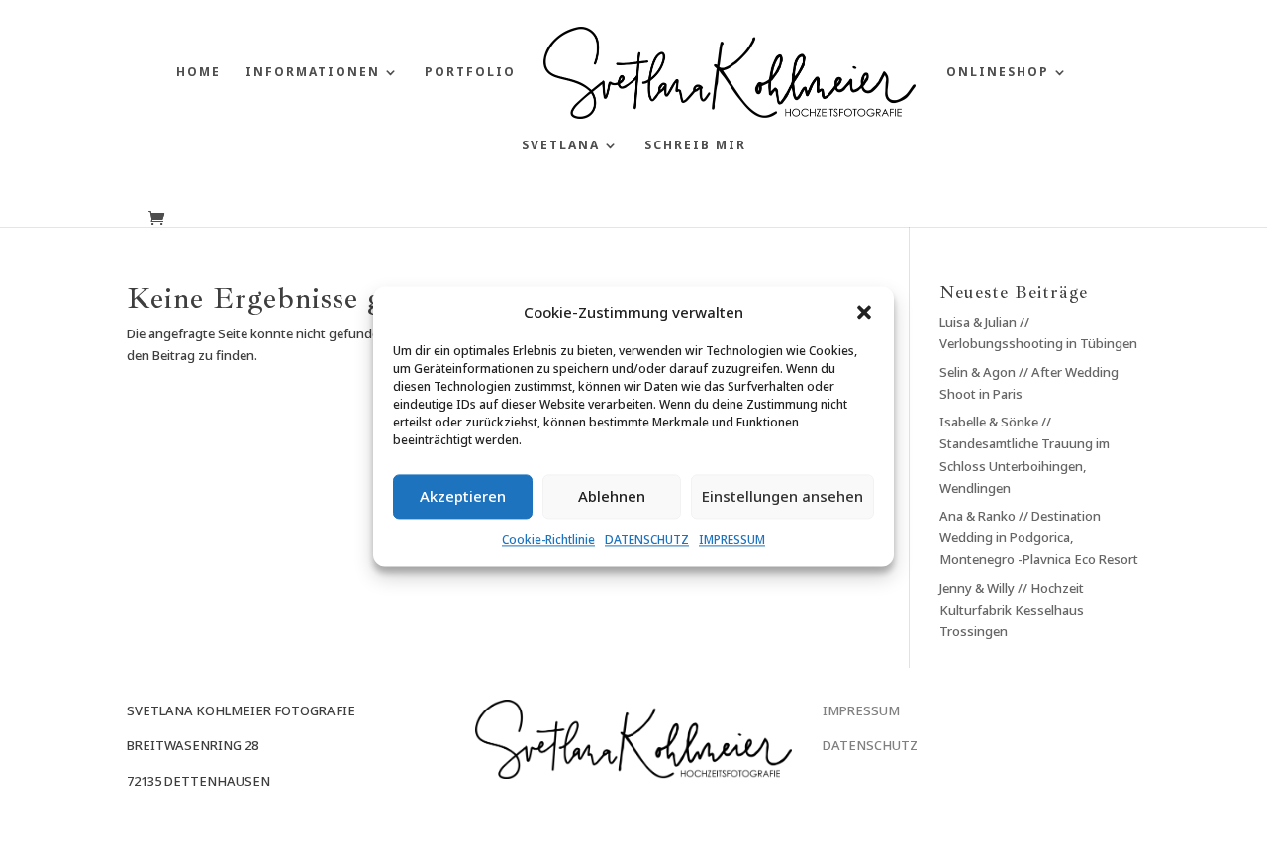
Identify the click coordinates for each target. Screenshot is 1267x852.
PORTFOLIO (470, 72)
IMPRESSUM (732, 539)
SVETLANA (561, 146)
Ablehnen (611, 497)
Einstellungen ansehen (782, 497)
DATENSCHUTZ (647, 539)
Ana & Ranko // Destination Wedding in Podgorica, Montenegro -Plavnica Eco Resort (1038, 537)
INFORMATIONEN (312, 72)
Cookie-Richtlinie (548, 539)
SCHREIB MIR (695, 146)
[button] (864, 312)
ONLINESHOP (997, 72)
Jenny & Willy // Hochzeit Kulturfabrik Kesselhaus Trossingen (1011, 609)
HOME (198, 72)
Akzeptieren (463, 497)
